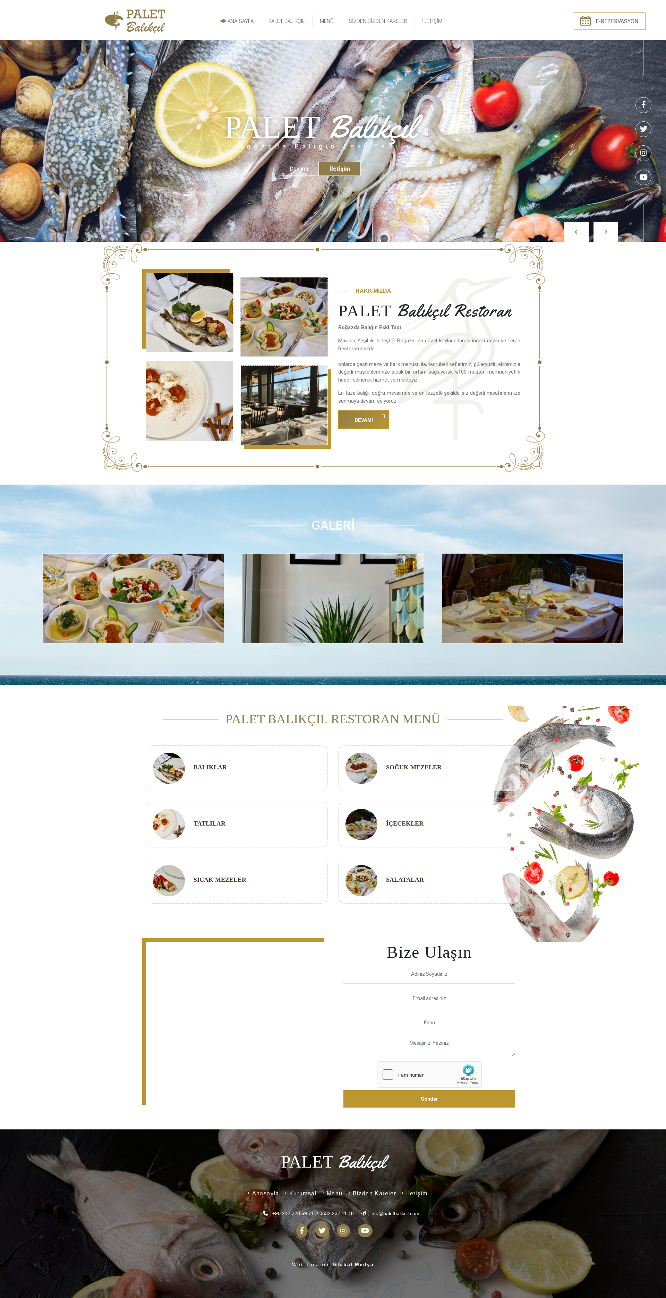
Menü (335, 1193)
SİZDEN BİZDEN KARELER (378, 21)
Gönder (429, 1099)
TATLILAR (209, 823)
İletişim (416, 1193)
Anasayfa (265, 1193)
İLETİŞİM (432, 21)
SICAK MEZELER (220, 879)
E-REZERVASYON (617, 21)
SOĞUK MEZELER (414, 767)
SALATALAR (405, 879)
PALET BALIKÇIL (286, 21)
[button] (568, 225)
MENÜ (327, 21)
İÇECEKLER (405, 823)
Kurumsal (303, 1193)
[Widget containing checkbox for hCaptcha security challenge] (429, 1074)
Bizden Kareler (374, 1193)
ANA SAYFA (240, 21)
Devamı (364, 420)
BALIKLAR (210, 767)
